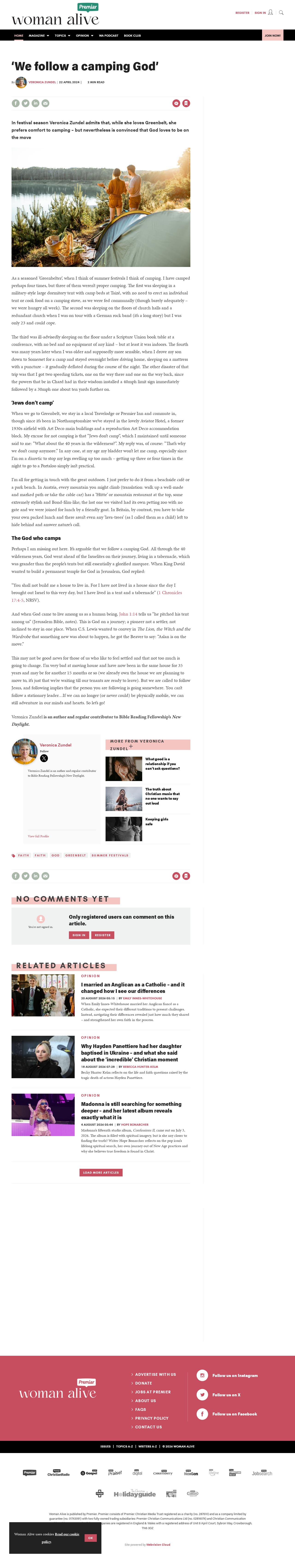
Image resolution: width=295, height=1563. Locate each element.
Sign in (138, 94)
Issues (105, 1446)
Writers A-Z (148, 1446)
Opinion (90, 976)
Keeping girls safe (156, 821)
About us (145, 1400)
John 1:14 (128, 614)
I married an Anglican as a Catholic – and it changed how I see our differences (133, 987)
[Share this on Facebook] (16, 103)
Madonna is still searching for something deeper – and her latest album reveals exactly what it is (131, 1110)
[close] (190, 94)
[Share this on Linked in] (35, 103)
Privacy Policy (152, 1418)
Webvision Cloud (158, 1544)
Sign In (260, 13)
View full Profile (38, 836)
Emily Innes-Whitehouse (142, 998)
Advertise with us (155, 1374)
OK (90, 1538)
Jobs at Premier (153, 1392)
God (56, 855)
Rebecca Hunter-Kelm (140, 1067)
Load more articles (101, 1172)
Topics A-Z (124, 1446)
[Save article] (186, 103)
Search (281, 12)
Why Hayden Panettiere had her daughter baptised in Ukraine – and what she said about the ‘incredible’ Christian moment (131, 1052)
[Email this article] (45, 103)
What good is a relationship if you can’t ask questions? (162, 764)
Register (242, 13)
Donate (143, 1383)
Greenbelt (75, 855)
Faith (23, 855)
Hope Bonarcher (134, 1124)
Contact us (148, 1427)
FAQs (140, 1409)
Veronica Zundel (42, 82)
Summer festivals (110, 855)
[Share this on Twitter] (25, 103)
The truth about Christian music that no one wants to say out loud (162, 796)
